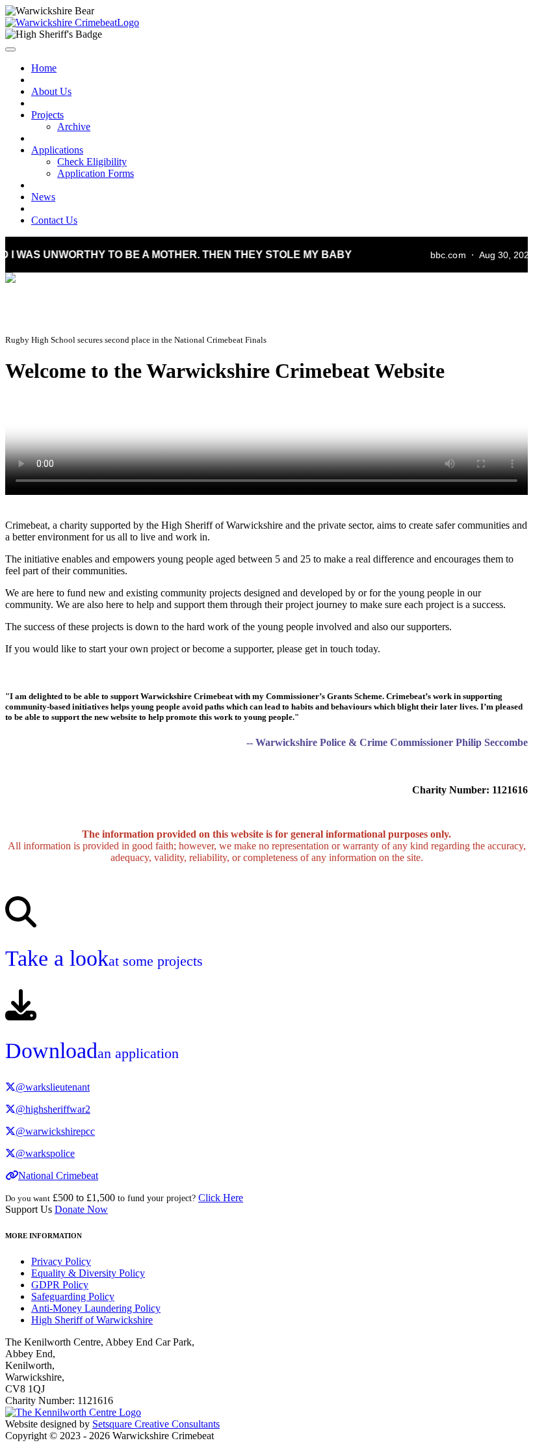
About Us (51, 91)
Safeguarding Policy (72, 1296)
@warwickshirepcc (55, 1131)
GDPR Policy (59, 1284)
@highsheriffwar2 (53, 1109)
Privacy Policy (61, 1261)
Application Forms (95, 173)
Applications (57, 149)
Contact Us (54, 220)
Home (44, 67)
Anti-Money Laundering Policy (96, 1308)
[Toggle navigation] (10, 49)
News (43, 196)
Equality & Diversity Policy (88, 1273)
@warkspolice (45, 1153)
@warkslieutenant (53, 1087)
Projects (47, 114)
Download (92, 1051)
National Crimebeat (58, 1175)
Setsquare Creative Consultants (156, 1423)
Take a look (104, 958)
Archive (73, 126)
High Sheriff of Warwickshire (92, 1319)
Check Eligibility (92, 161)
